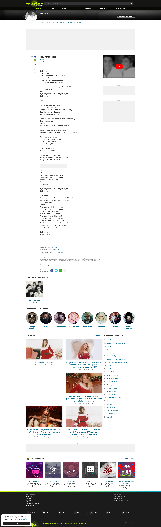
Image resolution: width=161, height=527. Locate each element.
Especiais (29, 496)
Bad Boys (110, 385)
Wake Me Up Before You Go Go (116, 343)
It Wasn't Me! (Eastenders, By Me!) (117, 362)
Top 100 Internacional (32, 503)
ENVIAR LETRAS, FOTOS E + (127, 16)
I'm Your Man (111, 407)
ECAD (41, 254)
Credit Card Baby (112, 394)
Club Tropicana (111, 391)
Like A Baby (110, 417)
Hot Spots (103, 8)
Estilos (64, 8)
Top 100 (51, 8)
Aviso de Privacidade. (21, 519)
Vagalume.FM (119, 8)
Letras (42, 22)
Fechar (16, 523)
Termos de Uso (118, 499)
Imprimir (32, 73)
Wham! (44, 13)
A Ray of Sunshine (112, 381)
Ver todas (98, 336)
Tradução (30, 60)
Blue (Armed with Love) (114, 378)
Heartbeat (110, 349)
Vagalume (34, 3)
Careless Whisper (112, 356)
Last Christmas (111, 340)
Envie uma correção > (61, 265)
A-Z (76, 8)
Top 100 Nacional (31, 501)
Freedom (109, 346)
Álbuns (48, 22)
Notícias (88, 8)
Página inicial (43, 19)
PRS (56, 247)
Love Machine (111, 414)
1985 (62, 252)
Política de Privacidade (121, 501)
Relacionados (61, 22)
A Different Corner (112, 375)
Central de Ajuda (119, 496)
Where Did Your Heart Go (114, 372)
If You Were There (112, 410)
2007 (48, 252)
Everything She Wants (114, 353)
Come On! (110, 401)
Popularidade (71, 22)
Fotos (53, 22)
